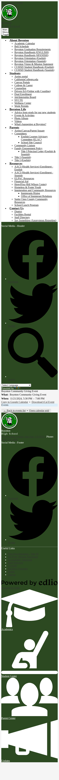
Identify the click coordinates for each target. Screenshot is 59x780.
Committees (20, 133)
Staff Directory (22, 217)
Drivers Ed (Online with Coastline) (32, 91)
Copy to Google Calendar (14, 402)
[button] (19, 40)
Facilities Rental (22, 214)
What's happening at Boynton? (30, 124)
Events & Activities (24, 115)
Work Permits (21, 106)
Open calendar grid (39, 410)
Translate (25, 388)
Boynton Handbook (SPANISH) (31, 55)
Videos (18, 121)
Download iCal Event (43, 402)
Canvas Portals (22, 82)
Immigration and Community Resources (35, 190)
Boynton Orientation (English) (30, 58)
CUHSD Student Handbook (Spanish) (34, 70)
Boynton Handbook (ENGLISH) (31, 52)
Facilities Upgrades (18, 568)
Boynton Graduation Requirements (32, 49)
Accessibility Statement (20, 559)
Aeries (11, 571)
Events (4, 405)
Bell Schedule (21, 46)
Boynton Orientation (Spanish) (30, 61)
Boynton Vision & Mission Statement (33, 64)
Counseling (20, 88)
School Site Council (31, 142)
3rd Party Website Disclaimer (23, 556)
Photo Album (21, 118)
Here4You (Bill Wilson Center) (30, 184)
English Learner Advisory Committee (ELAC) (34, 138)
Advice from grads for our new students (35, 112)
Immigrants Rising (30, 193)
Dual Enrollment (23, 94)
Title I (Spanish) (22, 157)
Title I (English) (22, 160)
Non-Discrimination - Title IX (23, 554)
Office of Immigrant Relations (36, 196)
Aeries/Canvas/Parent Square (29, 130)
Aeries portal (21, 76)
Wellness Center (22, 103)
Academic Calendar (24, 43)
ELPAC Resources (24, 178)
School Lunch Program (26, 205)
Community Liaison (24, 145)
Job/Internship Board (25, 97)
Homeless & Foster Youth (27, 187)
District (18, 211)
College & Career (23, 85)
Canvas (12, 574)
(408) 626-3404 (9, 439)
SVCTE (18, 100)
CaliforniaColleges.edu (26, 79)
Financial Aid (21, 181)
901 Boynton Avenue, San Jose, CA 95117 (23, 436)
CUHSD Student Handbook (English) (34, 67)
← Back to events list (14, 410)
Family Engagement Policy (28, 148)
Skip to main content (12, 2)
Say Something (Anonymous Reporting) (35, 220)
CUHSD (12, 565)
